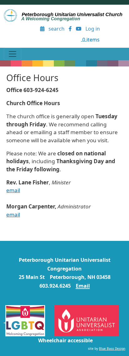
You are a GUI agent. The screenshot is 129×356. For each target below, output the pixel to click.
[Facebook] (70, 29)
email (13, 190)
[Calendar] (42, 29)
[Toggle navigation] (12, 54)
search (56, 28)
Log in (92, 28)
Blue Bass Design (112, 348)
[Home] (64, 15)
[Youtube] (78, 29)
